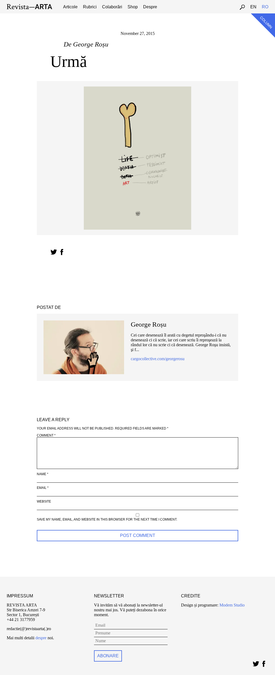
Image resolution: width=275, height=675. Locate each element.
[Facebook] (263, 662)
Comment (46, 435)
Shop (133, 7)
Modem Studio (231, 605)
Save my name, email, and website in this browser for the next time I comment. (107, 519)
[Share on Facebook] (61, 252)
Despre (150, 7)
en (253, 7)
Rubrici (90, 7)
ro (265, 7)
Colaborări (112, 7)
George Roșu (90, 44)
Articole (70, 7)
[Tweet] (255, 662)
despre (40, 638)
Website (44, 501)
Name (42, 474)
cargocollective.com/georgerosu (157, 358)
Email (43, 488)
